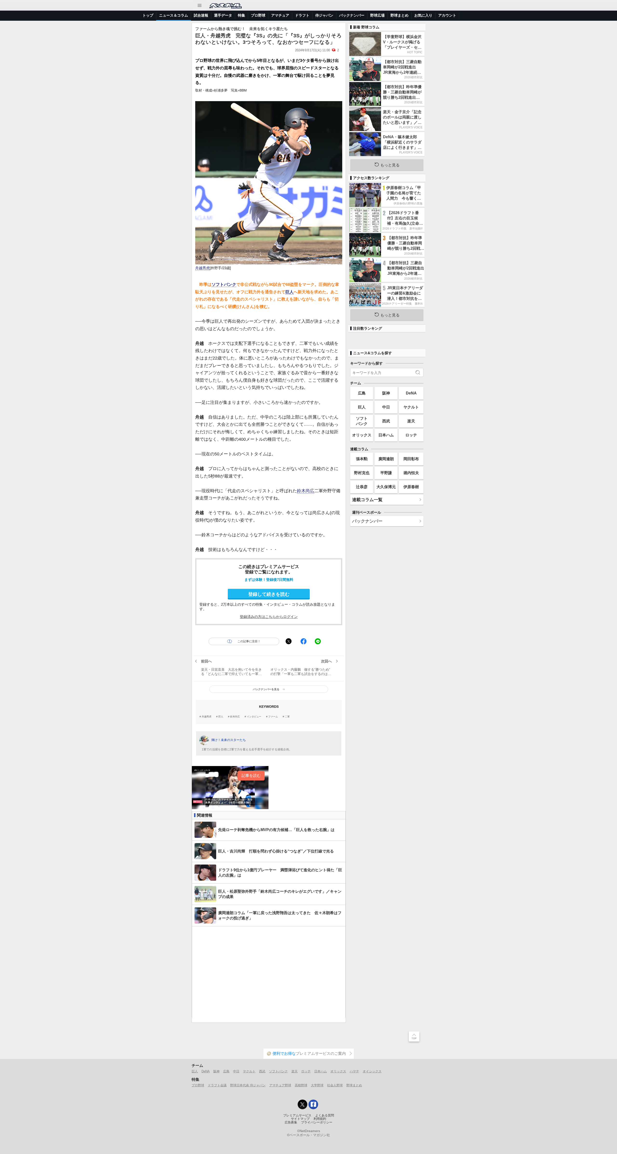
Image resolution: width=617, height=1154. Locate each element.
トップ (147, 15)
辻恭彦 (362, 487)
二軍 (287, 716)
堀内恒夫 (411, 473)
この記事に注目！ (249, 641)
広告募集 (291, 1122)
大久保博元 (386, 487)
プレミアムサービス (297, 1115)
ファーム (273, 716)
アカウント (447, 15)
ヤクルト (411, 407)
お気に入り (423, 15)
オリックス (361, 435)
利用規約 (320, 1119)
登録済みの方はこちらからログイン (269, 617)
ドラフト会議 (217, 1085)
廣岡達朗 (386, 459)
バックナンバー (351, 15)
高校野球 (301, 1085)
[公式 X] (302, 1104)
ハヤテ (354, 1071)
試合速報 (201, 15)
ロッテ (411, 435)
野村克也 (361, 473)
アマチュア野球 (280, 1085)
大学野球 (317, 1085)
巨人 (289, 292)
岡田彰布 (411, 459)
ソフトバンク (224, 284)
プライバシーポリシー (316, 1122)
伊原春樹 (411, 487)
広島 (362, 393)
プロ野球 (258, 15)
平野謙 (386, 473)
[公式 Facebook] (313, 1104)
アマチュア (280, 15)
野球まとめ (399, 15)
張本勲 (362, 459)
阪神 (386, 393)
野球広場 (377, 15)
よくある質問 (324, 1115)
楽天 (411, 421)
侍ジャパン (324, 15)
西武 (386, 421)
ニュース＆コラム (173, 15)
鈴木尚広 (305, 490)
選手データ (223, 15)
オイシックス (372, 1071)
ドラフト (302, 15)
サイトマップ (300, 1119)
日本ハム (386, 435)
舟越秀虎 (202, 268)
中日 (386, 407)
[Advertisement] (268, 972)
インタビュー (254, 716)
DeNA (411, 393)
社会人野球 (335, 1085)
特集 (241, 15)
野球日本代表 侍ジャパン (248, 1085)
